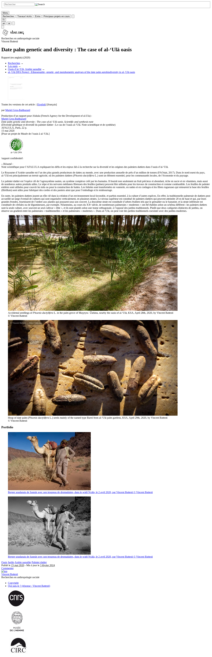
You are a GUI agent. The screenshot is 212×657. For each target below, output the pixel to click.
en (4, 23)
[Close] (73, 16)
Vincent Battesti (9, 574)
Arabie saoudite (23, 562)
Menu (5, 13)
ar (9, 23)
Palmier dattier (39, 562)
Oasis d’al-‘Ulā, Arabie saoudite (24, 69)
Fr (4, 20)
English (42, 104)
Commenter (7, 568)
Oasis (4, 562)
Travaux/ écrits (24, 16)
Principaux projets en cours (57, 16)
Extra (37, 16)
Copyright (13, 582)
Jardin (11, 562)
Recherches (8, 16)
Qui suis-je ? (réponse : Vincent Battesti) (29, 585)
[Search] (2, 27)
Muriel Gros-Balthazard (17, 110)
